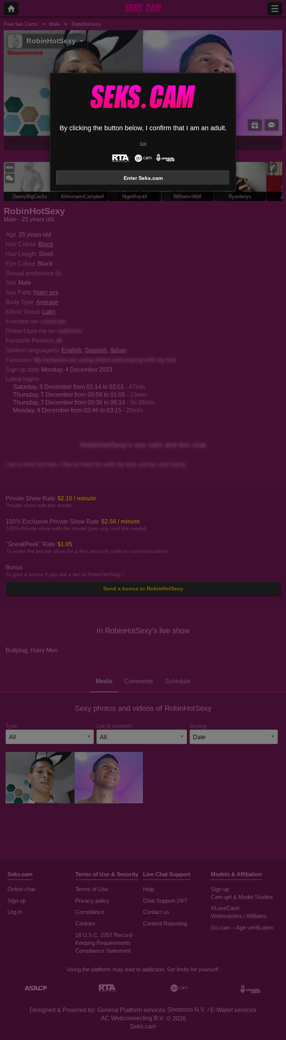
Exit (143, 143)
